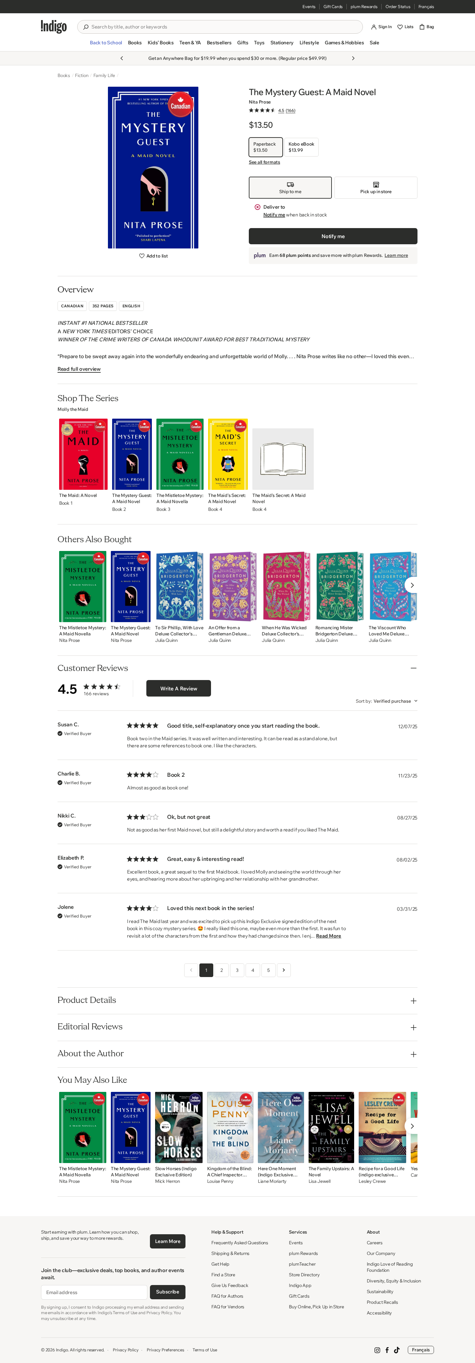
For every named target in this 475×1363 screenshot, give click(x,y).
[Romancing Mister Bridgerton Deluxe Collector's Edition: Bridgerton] (339, 586)
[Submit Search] (85, 27)
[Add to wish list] (101, 483)
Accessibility (379, 1313)
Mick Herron (167, 1181)
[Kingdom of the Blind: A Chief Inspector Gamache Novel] (230, 1127)
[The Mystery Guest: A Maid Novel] (132, 454)
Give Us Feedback (229, 1285)
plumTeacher (302, 1264)
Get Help (220, 1264)
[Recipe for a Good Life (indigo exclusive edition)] (382, 1127)
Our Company (381, 1253)
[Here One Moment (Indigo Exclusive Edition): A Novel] (281, 1127)
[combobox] (224, 27)
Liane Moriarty (272, 1181)
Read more (328, 936)
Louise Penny (220, 1181)
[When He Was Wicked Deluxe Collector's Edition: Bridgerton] (286, 586)
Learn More (168, 1241)
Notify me (274, 215)
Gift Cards (333, 6)
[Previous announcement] (122, 58)
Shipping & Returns (230, 1253)
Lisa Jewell (320, 1181)
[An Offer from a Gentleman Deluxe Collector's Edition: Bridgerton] (232, 586)
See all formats (264, 162)
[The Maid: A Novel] (83, 454)
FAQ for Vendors (227, 1307)
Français (426, 6)
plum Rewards (364, 6)
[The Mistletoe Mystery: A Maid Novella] (180, 454)
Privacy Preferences (165, 1349)
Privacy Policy (125, 1349)
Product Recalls (382, 1302)
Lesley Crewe (372, 1181)
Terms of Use (205, 1349)
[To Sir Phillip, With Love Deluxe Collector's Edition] (179, 586)
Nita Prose (260, 102)
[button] (106, 45)
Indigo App (300, 1285)
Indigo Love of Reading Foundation (390, 1267)
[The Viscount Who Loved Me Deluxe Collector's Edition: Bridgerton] (393, 586)
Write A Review (178, 688)
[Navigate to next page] (284, 970)
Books (64, 75)
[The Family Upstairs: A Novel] (331, 1127)
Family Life (104, 75)
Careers (375, 1243)
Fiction (82, 75)
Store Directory (304, 1275)
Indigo (62, 1349)
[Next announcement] (353, 58)
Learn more (396, 255)
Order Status (397, 6)
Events (308, 6)
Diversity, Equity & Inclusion (394, 1281)
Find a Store (223, 1275)
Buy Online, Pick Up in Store (316, 1307)
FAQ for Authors (227, 1296)
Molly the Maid (73, 409)
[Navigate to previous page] (191, 970)
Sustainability (380, 1291)
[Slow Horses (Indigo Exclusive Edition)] (179, 1127)
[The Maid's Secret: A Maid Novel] (228, 454)
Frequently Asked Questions (239, 1243)
